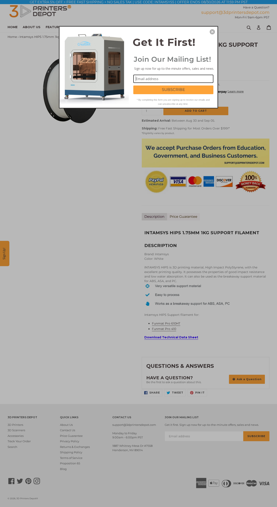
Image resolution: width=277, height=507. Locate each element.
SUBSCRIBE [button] (173, 89)
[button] (212, 31)
